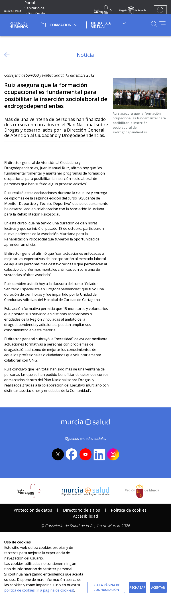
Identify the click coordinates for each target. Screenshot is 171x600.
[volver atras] (7, 55)
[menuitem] (24, 24)
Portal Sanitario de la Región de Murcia (34, 10)
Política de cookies (129, 510)
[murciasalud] (85, 423)
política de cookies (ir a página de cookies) (39, 590)
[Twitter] (7, 149)
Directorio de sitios (81, 510)
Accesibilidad (85, 516)
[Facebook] (16, 149)
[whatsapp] (25, 149)
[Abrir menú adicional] (162, 24)
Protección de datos (33, 510)
